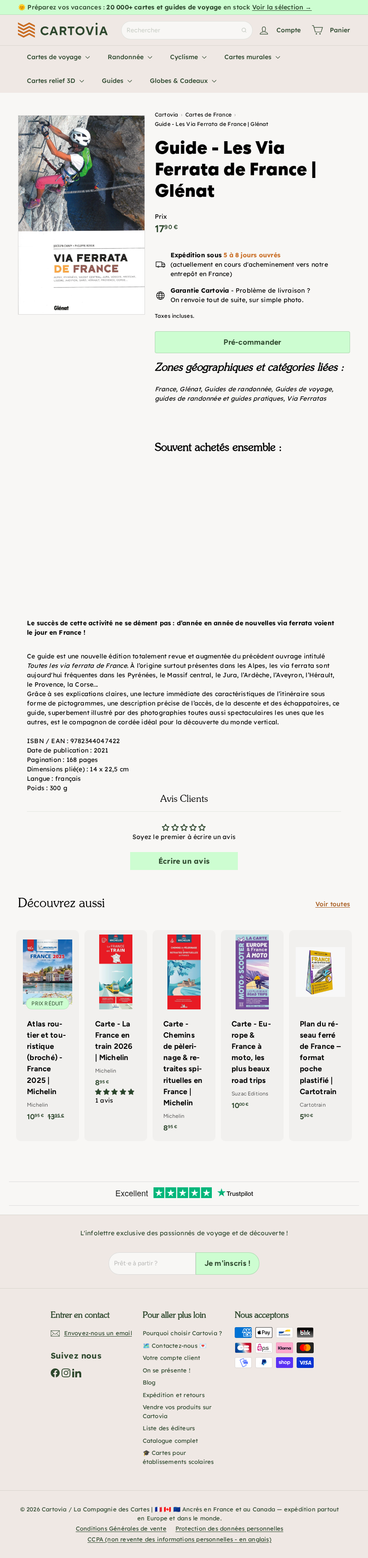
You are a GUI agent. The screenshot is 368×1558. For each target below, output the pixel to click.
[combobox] (187, 30)
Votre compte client (172, 1357)
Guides (113, 81)
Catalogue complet (170, 1440)
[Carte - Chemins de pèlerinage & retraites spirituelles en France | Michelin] (184, 1036)
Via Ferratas (306, 398)
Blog (149, 1382)
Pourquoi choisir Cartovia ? (183, 1333)
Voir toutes (332, 904)
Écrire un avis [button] (184, 861)
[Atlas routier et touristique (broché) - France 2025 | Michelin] (47, 1030)
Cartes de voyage (55, 57)
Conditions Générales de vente (121, 1528)
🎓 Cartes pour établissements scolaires (178, 1457)
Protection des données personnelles (229, 1528)
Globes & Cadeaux (180, 81)
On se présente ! (166, 1370)
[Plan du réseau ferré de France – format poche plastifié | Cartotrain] (320, 1030)
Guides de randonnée (237, 389)
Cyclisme (185, 57)
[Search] (244, 30)
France (165, 389)
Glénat (190, 389)
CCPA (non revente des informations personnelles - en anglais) (180, 1539)
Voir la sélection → (282, 7)
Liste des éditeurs (169, 1428)
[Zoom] (81, 215)
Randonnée (126, 57)
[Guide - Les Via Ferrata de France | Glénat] (252, 504)
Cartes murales (248, 57)
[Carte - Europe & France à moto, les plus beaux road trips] (252, 1024)
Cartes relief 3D (52, 81)
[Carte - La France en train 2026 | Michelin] (115, 1022)
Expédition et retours (174, 1394)
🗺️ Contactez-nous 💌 (175, 1345)
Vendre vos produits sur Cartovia (177, 1411)
